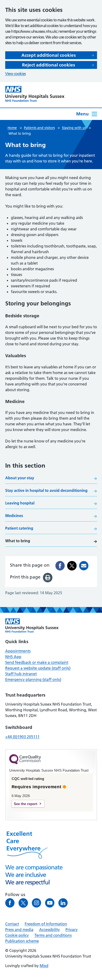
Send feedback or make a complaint (36, 662)
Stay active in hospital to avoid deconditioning (46, 490)
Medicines (14, 515)
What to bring (17, 540)
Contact (12, 923)
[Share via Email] (83, 565)
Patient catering (19, 528)
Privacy (71, 929)
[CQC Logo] (25, 763)
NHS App (13, 656)
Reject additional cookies (48, 65)
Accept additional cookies (48, 55)
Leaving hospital (19, 503)
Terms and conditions (53, 935)
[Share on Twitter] (72, 565)
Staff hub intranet (21, 673)
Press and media (19, 929)
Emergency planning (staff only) (33, 679)
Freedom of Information (46, 923)
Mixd (44, 965)
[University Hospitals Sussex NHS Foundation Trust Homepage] (35, 94)
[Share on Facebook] (60, 565)
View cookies (15, 73)
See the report (25, 804)
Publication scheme (22, 941)
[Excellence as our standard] (32, 625)
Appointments (18, 651)
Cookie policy (17, 935)
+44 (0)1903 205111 (22, 736)
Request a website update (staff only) (37, 668)
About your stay (19, 477)
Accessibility (49, 929)
